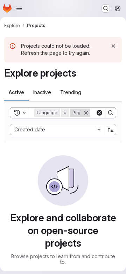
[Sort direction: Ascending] (110, 129)
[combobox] (57, 129)
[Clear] (99, 113)
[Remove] (86, 113)
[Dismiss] (113, 46)
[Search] (110, 112)
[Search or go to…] (106, 8)
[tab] (16, 92)
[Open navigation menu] (19, 8)
